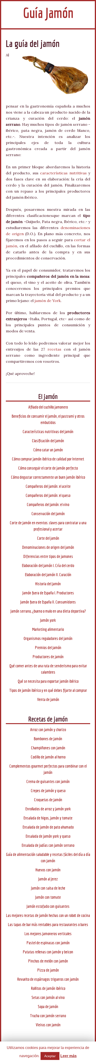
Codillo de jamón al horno (48, 756)
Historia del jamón (48, 583)
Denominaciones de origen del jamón (48, 547)
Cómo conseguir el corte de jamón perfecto (48, 468)
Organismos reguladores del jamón (48, 638)
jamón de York (47, 300)
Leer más (68, 1056)
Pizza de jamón (48, 970)
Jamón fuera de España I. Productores (48, 592)
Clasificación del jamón (48, 440)
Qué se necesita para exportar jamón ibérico (48, 681)
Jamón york (48, 620)
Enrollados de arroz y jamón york (48, 808)
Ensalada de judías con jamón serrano (48, 845)
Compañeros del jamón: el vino (48, 504)
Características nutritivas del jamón (48, 431)
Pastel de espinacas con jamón (48, 942)
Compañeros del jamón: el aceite (48, 486)
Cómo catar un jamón (48, 449)
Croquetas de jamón (48, 799)
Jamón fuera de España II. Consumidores (48, 602)
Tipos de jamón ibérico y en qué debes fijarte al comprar (48, 690)
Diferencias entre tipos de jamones (48, 556)
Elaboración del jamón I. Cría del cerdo (48, 565)
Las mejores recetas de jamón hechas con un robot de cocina (48, 915)
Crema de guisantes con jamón (48, 781)
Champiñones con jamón (48, 747)
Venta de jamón (48, 699)
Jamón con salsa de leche (48, 888)
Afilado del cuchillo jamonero (48, 407)
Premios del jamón (48, 647)
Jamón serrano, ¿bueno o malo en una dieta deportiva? (48, 611)
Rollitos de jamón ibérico (48, 988)
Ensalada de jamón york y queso (48, 836)
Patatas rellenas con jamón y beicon (48, 951)
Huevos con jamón (48, 869)
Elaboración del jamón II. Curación (48, 574)
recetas (54, 349)
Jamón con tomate (48, 897)
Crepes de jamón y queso (48, 790)
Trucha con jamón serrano (48, 1015)
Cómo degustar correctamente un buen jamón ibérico (48, 477)
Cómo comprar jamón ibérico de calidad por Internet (48, 458)
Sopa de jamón (48, 1006)
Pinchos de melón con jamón (48, 961)
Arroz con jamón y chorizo (48, 729)
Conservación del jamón (48, 513)
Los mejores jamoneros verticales (48, 933)
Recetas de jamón (48, 719)
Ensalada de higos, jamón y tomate (48, 817)
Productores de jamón (48, 656)
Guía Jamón (48, 13)
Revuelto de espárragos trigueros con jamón (48, 979)
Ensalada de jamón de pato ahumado (48, 827)
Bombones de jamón (48, 738)
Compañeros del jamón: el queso (48, 495)
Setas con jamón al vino (48, 997)
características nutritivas (63, 173)
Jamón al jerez (48, 878)
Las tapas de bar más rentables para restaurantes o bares (48, 924)
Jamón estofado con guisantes (48, 906)
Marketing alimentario (48, 629)
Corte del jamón (48, 538)
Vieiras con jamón (48, 1024)
